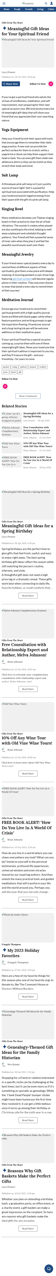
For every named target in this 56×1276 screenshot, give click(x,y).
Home (6, 9)
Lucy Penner (8, 72)
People (17, 9)
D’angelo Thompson (18, 962)
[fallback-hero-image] (12, 418)
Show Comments (28, 396)
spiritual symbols (22, 278)
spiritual (23, 367)
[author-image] (4, 661)
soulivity (42, 367)
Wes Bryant (13, 1064)
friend (13, 372)
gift (20, 372)
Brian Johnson (15, 661)
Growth (29, 9)
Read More (28, 595)
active (5, 372)
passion (6, 367)
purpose (33, 367)
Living (40, 9)
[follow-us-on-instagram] (50, 83)
